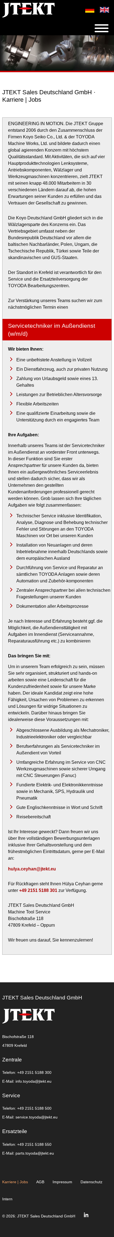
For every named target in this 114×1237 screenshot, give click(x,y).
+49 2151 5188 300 (34, 1072)
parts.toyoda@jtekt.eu (34, 1153)
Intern (7, 1199)
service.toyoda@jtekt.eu (36, 1117)
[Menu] (104, 28)
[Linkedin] (86, 1216)
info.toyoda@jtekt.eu (33, 1081)
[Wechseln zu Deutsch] (87, 9)
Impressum (62, 1182)
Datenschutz (91, 1182)
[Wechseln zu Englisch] (101, 9)
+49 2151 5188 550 (34, 1144)
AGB (40, 1182)
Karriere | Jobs (15, 1182)
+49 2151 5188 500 (34, 1108)
